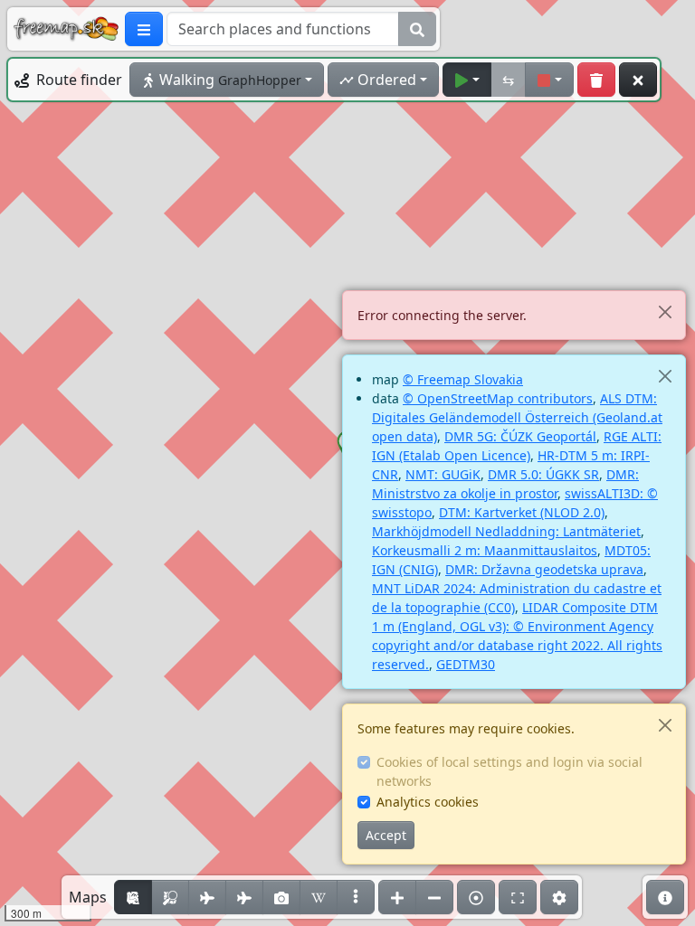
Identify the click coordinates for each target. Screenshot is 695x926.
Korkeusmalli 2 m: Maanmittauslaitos (484, 550)
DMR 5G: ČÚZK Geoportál (520, 436)
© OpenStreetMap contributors (498, 398)
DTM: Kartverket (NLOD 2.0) (522, 512)
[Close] (664, 311)
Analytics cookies (427, 801)
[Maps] (356, 897)
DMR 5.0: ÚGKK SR (543, 474)
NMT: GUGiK (443, 474)
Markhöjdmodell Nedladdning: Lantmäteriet (506, 531)
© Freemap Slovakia (463, 379)
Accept (386, 835)
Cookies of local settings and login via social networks (509, 771)
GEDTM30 (465, 664)
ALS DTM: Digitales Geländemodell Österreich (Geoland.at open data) (517, 417)
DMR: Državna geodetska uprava (544, 569)
